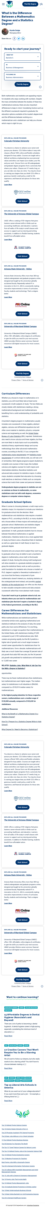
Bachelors (12, 1045)
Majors (28, 1078)
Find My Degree (30, 4)
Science (17, 1080)
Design (26, 1045)
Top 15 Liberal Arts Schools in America (20, 1086)
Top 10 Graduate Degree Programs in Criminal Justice (19, 1187)
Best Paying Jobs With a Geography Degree (16, 1162)
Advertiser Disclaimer (33, 1205)
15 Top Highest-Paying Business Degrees (15, 1140)
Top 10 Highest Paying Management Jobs (15, 1183)
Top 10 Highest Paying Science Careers (14, 1125)
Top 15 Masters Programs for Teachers (14, 1158)
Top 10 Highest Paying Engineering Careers (16, 1155)
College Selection (31, 1007)
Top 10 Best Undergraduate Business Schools (16, 1190)
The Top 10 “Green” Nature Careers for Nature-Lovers (19, 1147)
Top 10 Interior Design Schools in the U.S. (15, 1129)
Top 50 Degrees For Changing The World (15, 1144)
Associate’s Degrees (11, 1007)
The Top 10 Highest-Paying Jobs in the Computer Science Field (22, 1151)
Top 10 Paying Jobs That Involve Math (14, 1179)
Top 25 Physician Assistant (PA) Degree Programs (18, 1133)
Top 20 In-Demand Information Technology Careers (18, 1166)
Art (6, 1045)
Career (21, 1007)
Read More (8, 1036)
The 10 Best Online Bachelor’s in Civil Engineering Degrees (20, 1194)
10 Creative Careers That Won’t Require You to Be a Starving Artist (21, 1052)
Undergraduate (26, 1080)
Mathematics (9, 1080)
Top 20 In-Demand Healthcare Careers (14, 1198)
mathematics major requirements (14, 455)
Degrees (11, 1078)
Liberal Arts (20, 1078)
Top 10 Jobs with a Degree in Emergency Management (19, 1175)
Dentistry (8, 1010)
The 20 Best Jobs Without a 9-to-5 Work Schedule (17, 1136)
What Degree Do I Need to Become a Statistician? (20, 729)
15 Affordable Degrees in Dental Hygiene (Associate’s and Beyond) (22, 1017)
